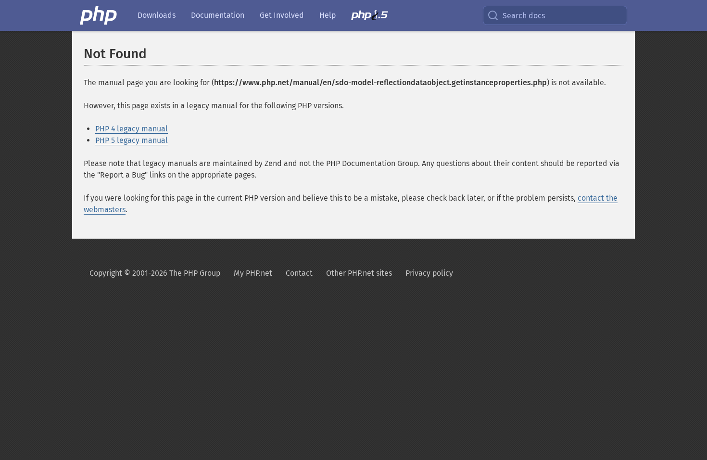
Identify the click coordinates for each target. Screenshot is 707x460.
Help (327, 15)
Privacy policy (429, 273)
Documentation (217, 15)
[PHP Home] (99, 15)
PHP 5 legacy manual (131, 140)
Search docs (524, 15)
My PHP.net (253, 273)
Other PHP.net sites (359, 273)
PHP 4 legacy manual (131, 128)
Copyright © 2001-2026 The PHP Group (154, 273)
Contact (299, 273)
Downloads (157, 15)
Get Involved (282, 15)
